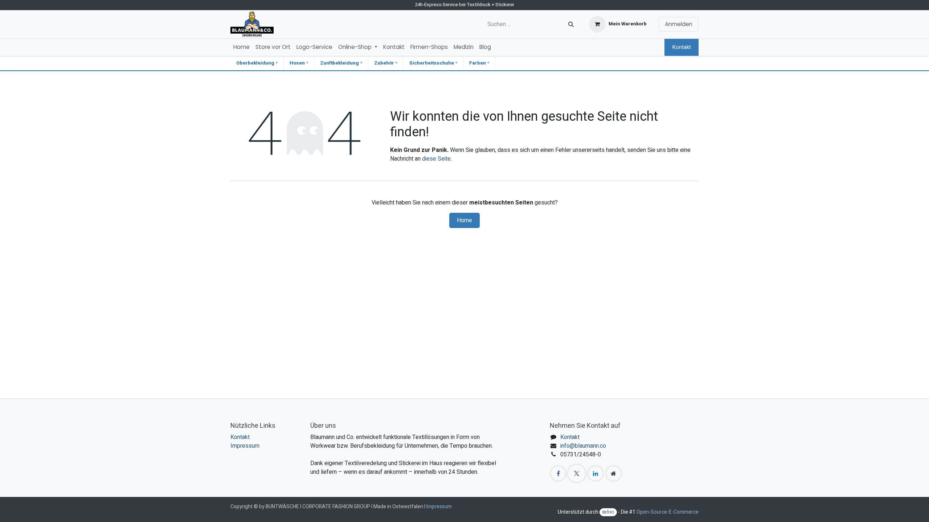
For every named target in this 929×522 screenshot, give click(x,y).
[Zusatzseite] (613, 473)
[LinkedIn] (595, 473)
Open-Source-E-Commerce (668, 512)
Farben (477, 63)
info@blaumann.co (583, 446)
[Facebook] (558, 473)
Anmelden (678, 24)
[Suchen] (571, 24)
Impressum (244, 446)
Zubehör (384, 63)
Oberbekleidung (255, 63)
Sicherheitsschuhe (431, 63)
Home (464, 220)
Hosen (297, 63)
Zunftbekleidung (339, 63)
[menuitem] (241, 47)
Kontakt (681, 47)
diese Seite (436, 158)
